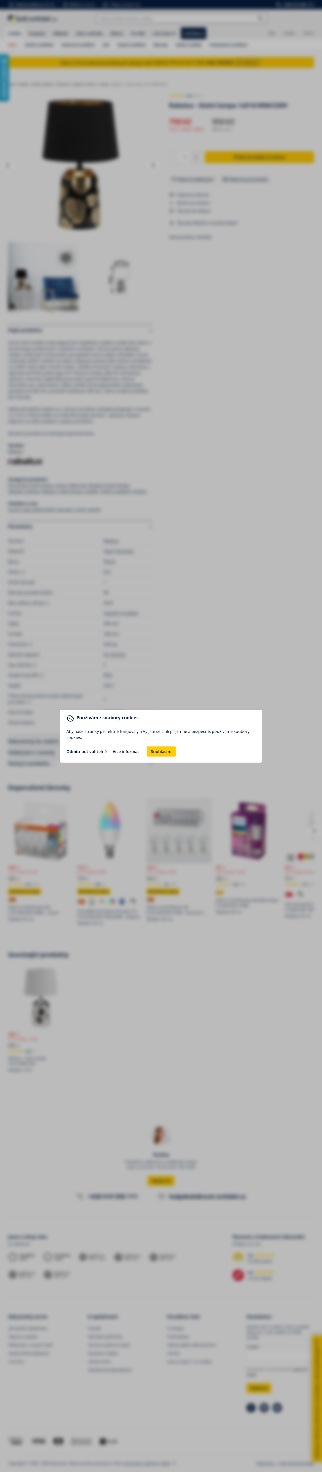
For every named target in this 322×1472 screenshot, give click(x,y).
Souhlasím (161, 751)
